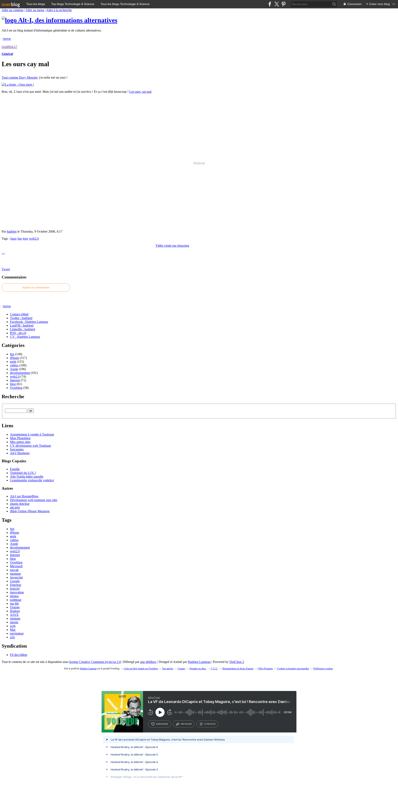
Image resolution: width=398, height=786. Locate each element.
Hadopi (15, 611)
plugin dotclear (19, 503)
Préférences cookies (323, 668)
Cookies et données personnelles (293, 668)
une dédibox (148, 662)
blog (13, 384)
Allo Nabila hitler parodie (26, 476)
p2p (12, 637)
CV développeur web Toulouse (30, 445)
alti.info (15, 507)
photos (14, 596)
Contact (181, 668)
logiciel (14, 588)
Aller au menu (34, 10)
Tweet (6, 269)
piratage (15, 618)
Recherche (13, 396)
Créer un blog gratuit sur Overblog (141, 668)
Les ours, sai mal (140, 91)
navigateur (17, 633)
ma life (14, 603)
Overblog (16, 387)
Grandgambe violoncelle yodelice (32, 480)
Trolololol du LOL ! (23, 473)
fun (19, 238)
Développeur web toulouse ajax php (33, 500)
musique (15, 573)
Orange (15, 607)
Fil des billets (18, 655)
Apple (14, 369)
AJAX (14, 614)
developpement (20, 373)
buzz (13, 238)
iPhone (14, 358)
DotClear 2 (236, 662)
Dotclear (15, 585)
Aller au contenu (12, 10)
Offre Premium (265, 668)
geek (13, 361)
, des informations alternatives (67, 20)
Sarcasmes (17, 449)
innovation (17, 592)
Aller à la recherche (59, 10)
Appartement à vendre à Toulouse (32, 434)
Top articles (167, 668)
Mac (13, 629)
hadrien (12, 231)
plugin (14, 622)
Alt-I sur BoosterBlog (24, 496)
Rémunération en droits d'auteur (238, 668)
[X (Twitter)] (276, 4)
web (13, 626)
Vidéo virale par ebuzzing (172, 245)
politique (15, 600)
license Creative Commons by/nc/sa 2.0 (95, 662)
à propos (209, 724)
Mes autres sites (20, 442)
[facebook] (269, 4)
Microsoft (16, 566)
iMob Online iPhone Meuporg (30, 511)
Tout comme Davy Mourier (19, 77)
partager (186, 724)
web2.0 (34, 238)
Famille (15, 469)
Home (7, 39)
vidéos (14, 365)
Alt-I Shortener (20, 453)
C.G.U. (214, 668)
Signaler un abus (197, 668)
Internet (15, 380)
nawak (14, 570)
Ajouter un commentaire (35, 287)
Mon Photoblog (20, 438)
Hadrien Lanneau (199, 662)
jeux (25, 238)
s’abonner (162, 724)
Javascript (16, 577)
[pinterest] (283, 4)
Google (15, 581)
